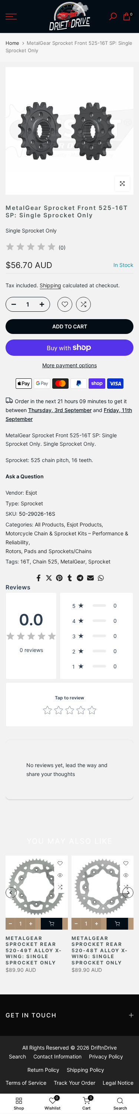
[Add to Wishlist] (64, 304)
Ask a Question (25, 476)
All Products (49, 524)
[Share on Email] (90, 577)
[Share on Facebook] (38, 577)
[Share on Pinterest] (59, 577)
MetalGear (72, 561)
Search (17, 1056)
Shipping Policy (85, 1070)
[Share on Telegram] (80, 577)
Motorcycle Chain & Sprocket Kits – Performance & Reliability (67, 537)
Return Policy (43, 1070)
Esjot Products (84, 524)
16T (25, 561)
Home (12, 43)
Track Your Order (74, 1083)
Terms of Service (26, 1083)
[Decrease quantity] (11, 304)
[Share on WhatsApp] (100, 577)
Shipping (50, 285)
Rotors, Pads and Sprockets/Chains (49, 551)
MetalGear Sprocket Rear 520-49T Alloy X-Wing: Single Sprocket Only (34, 950)
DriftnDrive (104, 1047)
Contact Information (57, 1056)
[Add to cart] (51, 924)
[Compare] (83, 304)
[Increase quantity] (44, 304)
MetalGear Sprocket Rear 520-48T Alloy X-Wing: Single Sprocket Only (100, 950)
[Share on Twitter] (49, 577)
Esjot (31, 492)
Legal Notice (118, 1083)
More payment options (69, 365)
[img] (31, 247)
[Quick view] (60, 875)
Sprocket (32, 503)
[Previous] (11, 892)
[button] (96, 605)
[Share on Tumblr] (69, 577)
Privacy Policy (106, 1056)
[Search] (113, 16)
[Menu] (19, 17)
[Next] (127, 892)
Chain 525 (45, 561)
